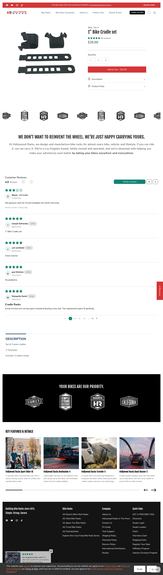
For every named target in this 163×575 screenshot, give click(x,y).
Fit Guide (106, 527)
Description (16, 339)
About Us (84, 12)
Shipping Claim (139, 540)
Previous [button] (145, 490)
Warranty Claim (140, 535)
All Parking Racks (71, 531)
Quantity (92, 54)
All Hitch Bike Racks (72, 518)
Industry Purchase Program (145, 552)
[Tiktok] (21, 5)
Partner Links (98, 12)
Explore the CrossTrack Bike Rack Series (81, 535)
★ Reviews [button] (159, 291)
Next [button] (153, 490)
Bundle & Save (115, 12)
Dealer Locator (139, 527)
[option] (44, 54)
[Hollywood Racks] (17, 12)
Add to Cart (117, 69)
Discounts (137, 518)
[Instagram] (17, 5)
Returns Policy (109, 544)
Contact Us (107, 523)
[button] (94, 38)
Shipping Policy (109, 535)
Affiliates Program (141, 548)
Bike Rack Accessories (65, 12)
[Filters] (149, 181)
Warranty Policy (109, 540)
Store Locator (137, 12)
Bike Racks (46, 12)
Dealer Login (149, 5)
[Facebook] (7, 5)
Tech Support (108, 531)
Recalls (105, 552)
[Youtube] (12, 5)
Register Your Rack (141, 544)
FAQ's (135, 531)
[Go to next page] (97, 318)
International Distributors (113, 548)
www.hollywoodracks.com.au (100, 5)
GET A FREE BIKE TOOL (144, 514)
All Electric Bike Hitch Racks (75, 514)
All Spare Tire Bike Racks (74, 523)
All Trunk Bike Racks (72, 527)
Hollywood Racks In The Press (116, 518)
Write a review (130, 181)
